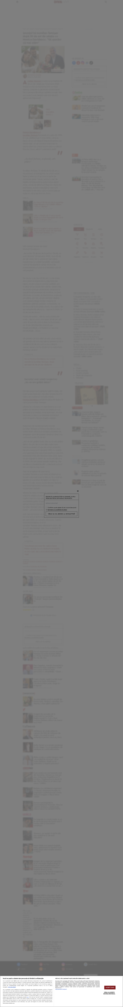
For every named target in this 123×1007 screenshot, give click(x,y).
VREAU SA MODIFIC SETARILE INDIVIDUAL (109, 993)
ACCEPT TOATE (110, 987)
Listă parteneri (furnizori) (61, 989)
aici (28, 997)
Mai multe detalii (12, 987)
